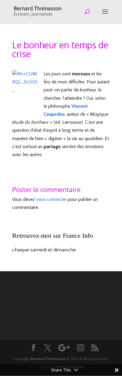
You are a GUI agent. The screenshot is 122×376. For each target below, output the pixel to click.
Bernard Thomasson (48, 359)
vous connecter (51, 199)
